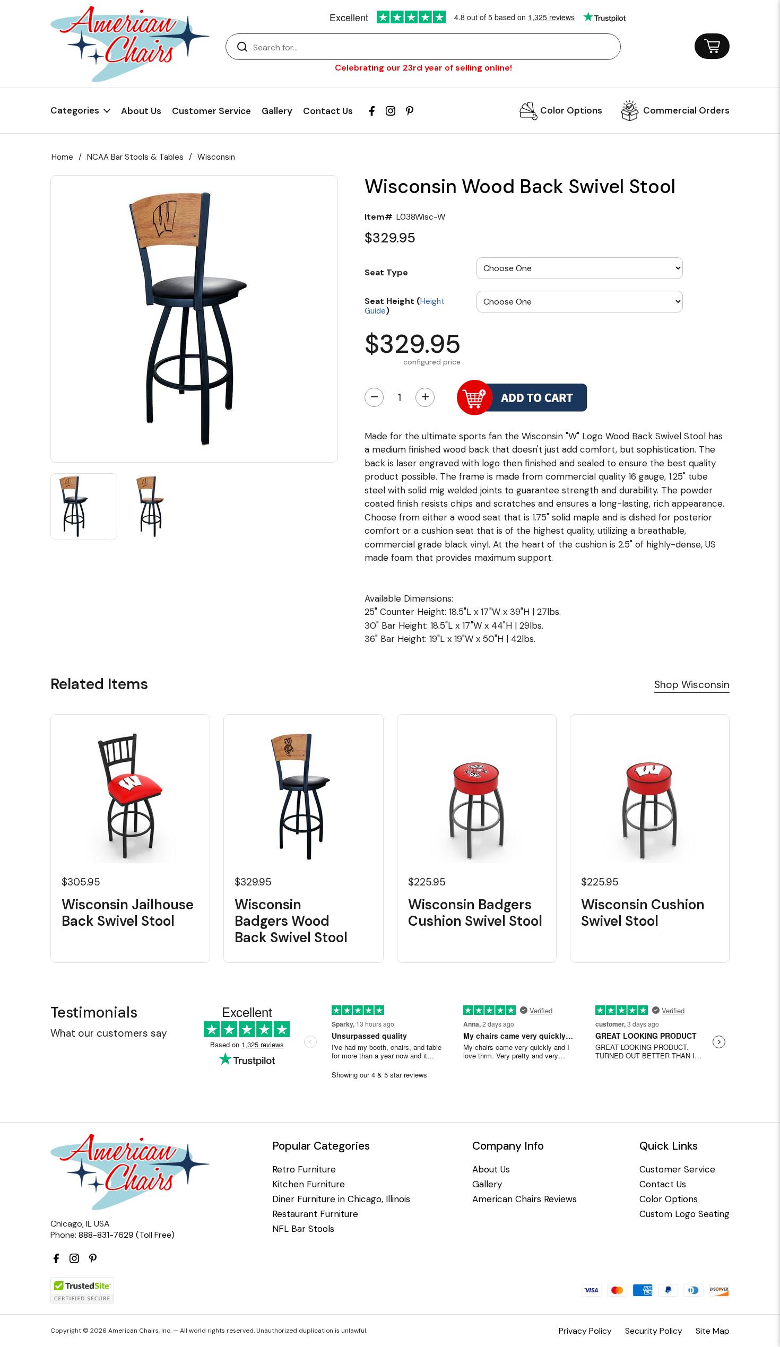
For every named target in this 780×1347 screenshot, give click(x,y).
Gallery (277, 111)
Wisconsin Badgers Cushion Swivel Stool (475, 913)
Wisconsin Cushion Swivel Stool (643, 913)
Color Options (571, 110)
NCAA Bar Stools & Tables (135, 157)
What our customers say (108, 1033)
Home (62, 157)
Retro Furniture (304, 1169)
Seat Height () (405, 305)
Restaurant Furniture (315, 1214)
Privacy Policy (585, 1330)
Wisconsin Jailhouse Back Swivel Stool (128, 913)
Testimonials (93, 1012)
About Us (141, 111)
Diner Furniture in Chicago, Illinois (341, 1199)
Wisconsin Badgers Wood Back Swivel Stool (291, 921)
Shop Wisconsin (692, 684)
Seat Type (386, 272)
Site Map (713, 1330)
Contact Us (328, 111)
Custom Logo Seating (684, 1214)
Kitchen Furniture (308, 1184)
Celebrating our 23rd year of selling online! (423, 67)
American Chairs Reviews (524, 1199)
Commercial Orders (686, 110)
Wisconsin (216, 157)
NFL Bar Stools (303, 1228)
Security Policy (653, 1330)
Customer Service (211, 111)
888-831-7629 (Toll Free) (127, 1234)
